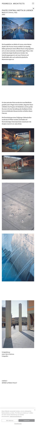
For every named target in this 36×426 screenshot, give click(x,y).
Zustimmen (27, 420)
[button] (33, 3)
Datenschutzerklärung (16, 416)
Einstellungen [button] (18, 423)
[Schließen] (34, 411)
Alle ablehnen (9, 420)
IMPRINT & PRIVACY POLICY (9, 383)
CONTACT (4, 381)
